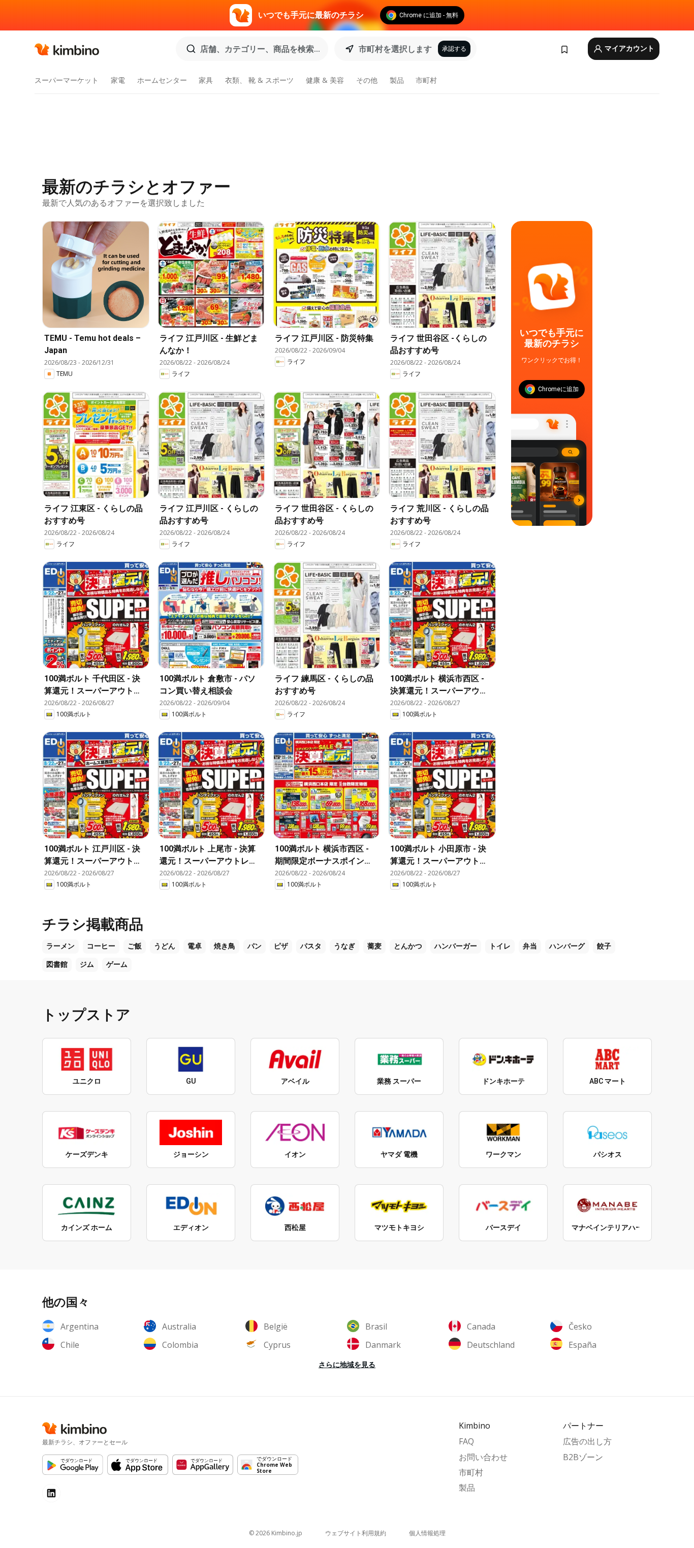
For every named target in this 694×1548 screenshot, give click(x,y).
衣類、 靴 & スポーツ (259, 80)
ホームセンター (162, 80)
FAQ (466, 1441)
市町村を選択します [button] (395, 48)
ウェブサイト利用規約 (355, 1533)
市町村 (426, 80)
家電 (118, 80)
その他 (366, 80)
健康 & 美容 (325, 80)
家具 (206, 80)
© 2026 (275, 1533)
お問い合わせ (483, 1457)
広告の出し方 (587, 1441)
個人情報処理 (427, 1533)
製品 (397, 80)
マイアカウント (628, 48)
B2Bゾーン (583, 1457)
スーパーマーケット (67, 80)
